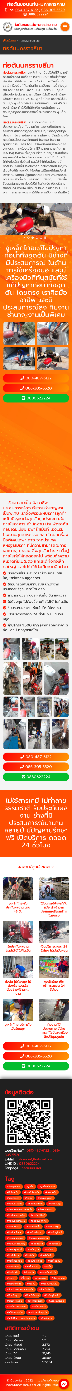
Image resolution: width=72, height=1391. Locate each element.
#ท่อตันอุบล (33, 1249)
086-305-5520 (53, 9)
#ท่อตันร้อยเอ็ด (33, 1226)
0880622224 (38, 14)
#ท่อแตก (11, 1278)
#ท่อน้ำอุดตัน (54, 1261)
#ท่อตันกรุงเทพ (45, 1198)
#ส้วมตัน (31, 1283)
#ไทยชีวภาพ (46, 1318)
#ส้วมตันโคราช (32, 1295)
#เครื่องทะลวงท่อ (56, 1301)
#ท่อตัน (28, 1198)
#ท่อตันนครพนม (45, 1209)
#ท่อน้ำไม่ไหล (13, 1266)
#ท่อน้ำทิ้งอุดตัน (14, 1261)
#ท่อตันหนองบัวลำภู (38, 1238)
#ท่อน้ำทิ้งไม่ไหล (35, 1261)
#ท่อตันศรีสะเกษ (34, 1232)
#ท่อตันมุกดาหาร (38, 1221)
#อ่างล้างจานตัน (14, 1301)
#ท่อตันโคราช (13, 1255)
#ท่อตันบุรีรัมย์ (38, 1215)
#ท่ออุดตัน (29, 1272)
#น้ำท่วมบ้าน (40, 1278)
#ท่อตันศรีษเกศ (14, 1232)
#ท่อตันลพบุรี (52, 1226)
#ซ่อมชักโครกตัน (32, 1192)
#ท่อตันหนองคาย (15, 1238)
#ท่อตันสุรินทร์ (55, 1232)
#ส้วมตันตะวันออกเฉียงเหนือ (20, 1289)
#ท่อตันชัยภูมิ (54, 1203)
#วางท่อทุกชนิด (14, 1283)
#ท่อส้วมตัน (12, 1272)
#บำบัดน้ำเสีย (58, 1278)
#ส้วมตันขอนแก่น (49, 1283)
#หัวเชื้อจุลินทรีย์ (51, 1295)
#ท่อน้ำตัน (30, 1255)
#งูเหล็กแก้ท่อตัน (47, 1186)
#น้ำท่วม (25, 1278)
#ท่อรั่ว (47, 1266)
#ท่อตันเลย (50, 1249)
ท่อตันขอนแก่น (32, 1168)
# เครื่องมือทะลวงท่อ (16, 1306)
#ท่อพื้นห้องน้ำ (31, 1266)
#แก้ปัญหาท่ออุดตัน (37, 1312)
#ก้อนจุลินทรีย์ (14, 1186)
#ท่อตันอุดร (54, 1243)
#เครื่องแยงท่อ (39, 1306)
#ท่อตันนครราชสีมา (16, 1215)
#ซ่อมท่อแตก (13, 1198)
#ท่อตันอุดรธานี (14, 1249)
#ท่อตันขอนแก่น (35, 1203)
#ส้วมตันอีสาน (45, 1289)
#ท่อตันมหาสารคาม (16, 1221)
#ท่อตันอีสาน (37, 1243)
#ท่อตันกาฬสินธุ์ (14, 1203)
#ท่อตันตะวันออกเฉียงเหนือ (19, 1209)
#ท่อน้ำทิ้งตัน (46, 1255)
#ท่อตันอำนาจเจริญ (16, 1243)
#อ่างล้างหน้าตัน (35, 1301)
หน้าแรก (11, 40)
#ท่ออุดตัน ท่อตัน (48, 1272)
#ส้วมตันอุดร (13, 1295)
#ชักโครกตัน (12, 1192)
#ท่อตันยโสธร (13, 1226)
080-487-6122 (26, 9)
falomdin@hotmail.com (35, 1159)
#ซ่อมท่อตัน (50, 1192)
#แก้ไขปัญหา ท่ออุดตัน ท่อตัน (21, 1318)
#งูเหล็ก (30, 1186)
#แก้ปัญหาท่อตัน (15, 1312)
